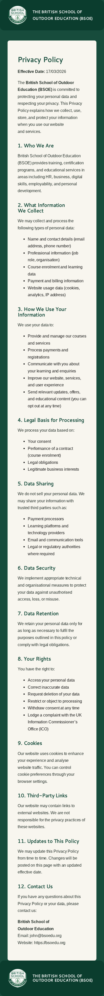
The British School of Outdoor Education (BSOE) (63, 978)
